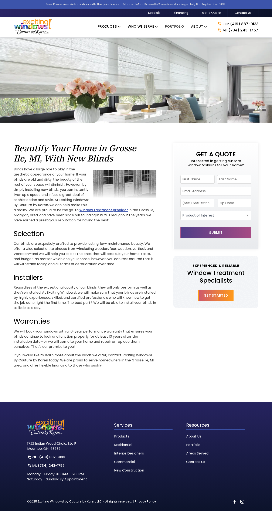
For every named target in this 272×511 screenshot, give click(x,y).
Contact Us (243, 13)
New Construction (129, 470)
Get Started (216, 295)
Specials (154, 13)
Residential (123, 444)
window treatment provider (103, 210)
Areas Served (197, 453)
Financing (181, 13)
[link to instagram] (242, 501)
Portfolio (193, 444)
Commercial (124, 461)
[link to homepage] (33, 27)
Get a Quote (211, 13)
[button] (109, 27)
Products (121, 436)
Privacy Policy (145, 501)
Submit (216, 232)
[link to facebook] (234, 501)
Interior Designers (129, 453)
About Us (193, 436)
